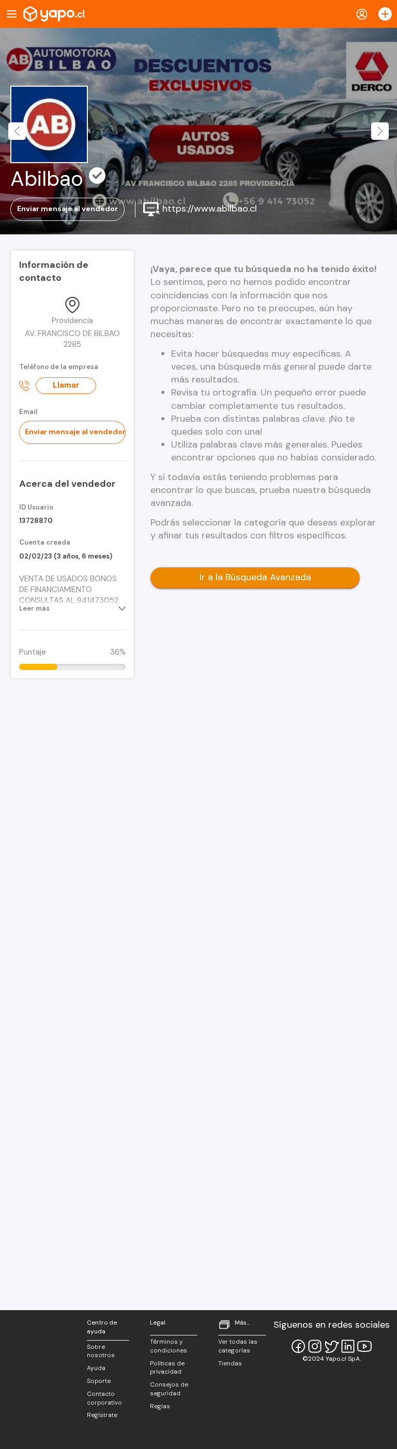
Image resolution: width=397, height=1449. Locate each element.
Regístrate (102, 1415)
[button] (17, 131)
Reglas (160, 1406)
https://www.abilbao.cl (208, 208)
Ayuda (96, 1368)
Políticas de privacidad (167, 1367)
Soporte (99, 1381)
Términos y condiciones (168, 1346)
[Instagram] (315, 1346)
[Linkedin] (348, 1346)
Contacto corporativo (104, 1398)
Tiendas (230, 1363)
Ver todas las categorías (237, 1346)
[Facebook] (298, 1346)
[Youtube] (364, 1346)
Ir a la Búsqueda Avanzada (255, 577)
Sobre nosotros (101, 1351)
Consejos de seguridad (169, 1388)
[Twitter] (331, 1346)
